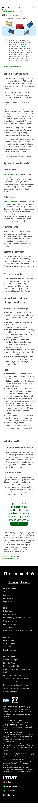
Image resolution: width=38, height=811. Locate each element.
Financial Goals (9, 662)
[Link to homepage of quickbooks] (19, 791)
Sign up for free (29, 11)
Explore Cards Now (19, 524)
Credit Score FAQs (10, 691)
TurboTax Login (8, 627)
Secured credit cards (11, 174)
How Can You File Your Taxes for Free (17, 630)
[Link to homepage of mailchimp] (19, 795)
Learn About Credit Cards (10, 559)
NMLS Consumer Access (16, 720)
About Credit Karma (10, 591)
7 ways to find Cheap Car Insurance (16, 678)
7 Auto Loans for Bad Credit (13, 681)
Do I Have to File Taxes (12, 666)
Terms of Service (9, 646)
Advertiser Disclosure (12, 66)
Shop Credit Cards (13, 556)
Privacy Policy (8, 640)
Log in (21, 11)
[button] (36, 11)
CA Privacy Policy (10, 643)
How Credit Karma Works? (13, 614)
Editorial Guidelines (10, 624)
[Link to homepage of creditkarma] (19, 786)
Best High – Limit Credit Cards (14, 675)
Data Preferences (10, 650)
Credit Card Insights (10, 659)
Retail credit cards (11, 201)
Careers (6, 595)
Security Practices (10, 621)
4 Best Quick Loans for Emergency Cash (16, 670)
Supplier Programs (10, 601)
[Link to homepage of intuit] (19, 777)
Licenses (6, 720)
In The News (8, 598)
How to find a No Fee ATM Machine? (17, 685)
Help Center (7, 611)
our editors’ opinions (19, 46)
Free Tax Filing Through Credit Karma (17, 617)
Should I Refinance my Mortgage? (16, 688)
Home (4, 556)
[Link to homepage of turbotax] (19, 782)
